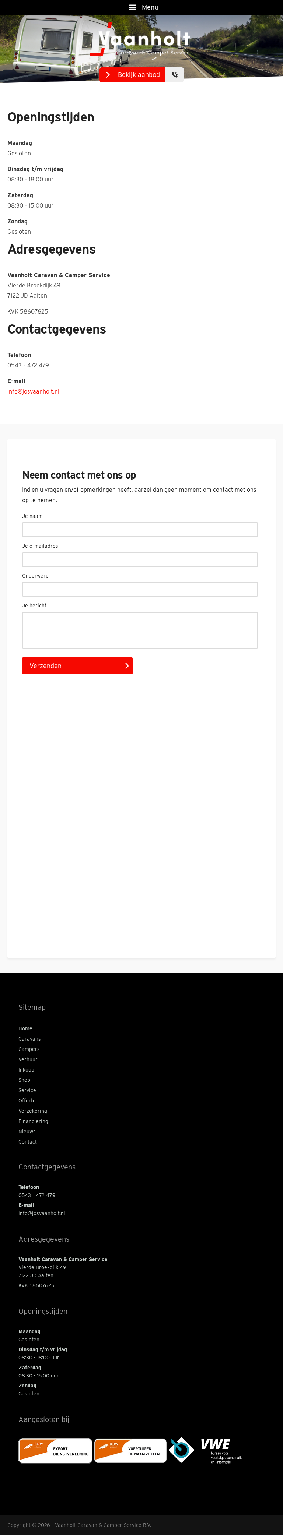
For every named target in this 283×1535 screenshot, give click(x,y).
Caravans (29, 1039)
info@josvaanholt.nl (33, 391)
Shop (24, 1080)
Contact (27, 1142)
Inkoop (26, 1070)
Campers (29, 1049)
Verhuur (28, 1059)
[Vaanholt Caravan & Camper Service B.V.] (142, 39)
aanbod (139, 74)
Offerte (27, 1101)
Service (27, 1090)
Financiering (33, 1121)
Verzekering (32, 1111)
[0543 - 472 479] (174, 74)
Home (25, 1028)
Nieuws (27, 1132)
